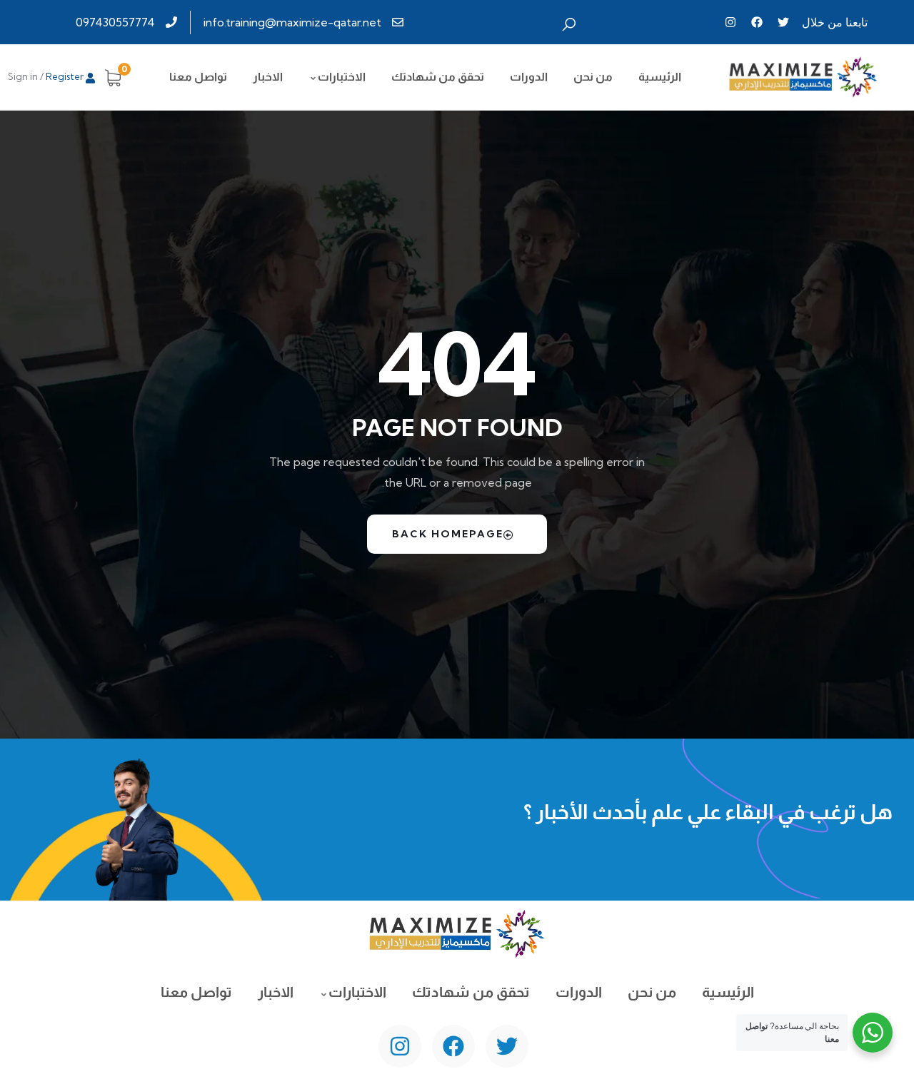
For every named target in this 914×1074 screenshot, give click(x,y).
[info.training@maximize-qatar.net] (305, 22)
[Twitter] (783, 22)
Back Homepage (447, 533)
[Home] (803, 76)
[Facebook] (756, 22)
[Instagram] (730, 22)
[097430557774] (128, 22)
